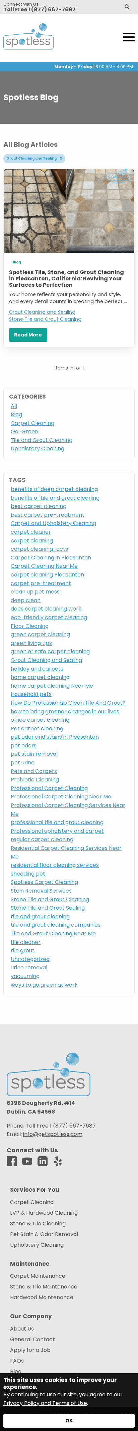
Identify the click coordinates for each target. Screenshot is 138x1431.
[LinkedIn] (43, 1161)
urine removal (29, 967)
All (14, 406)
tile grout (22, 950)
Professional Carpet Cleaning (49, 788)
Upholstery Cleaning (37, 448)
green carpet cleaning (40, 634)
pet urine (22, 762)
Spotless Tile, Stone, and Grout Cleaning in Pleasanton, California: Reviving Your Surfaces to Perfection (66, 278)
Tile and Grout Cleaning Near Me (53, 933)
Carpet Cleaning (32, 423)
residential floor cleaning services (55, 865)
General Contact (32, 1339)
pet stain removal (34, 754)
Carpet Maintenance (37, 1276)
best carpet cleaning (38, 506)
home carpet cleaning (40, 677)
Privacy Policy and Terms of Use (45, 1403)
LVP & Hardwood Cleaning (44, 1213)
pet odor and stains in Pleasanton (55, 737)
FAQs (17, 1361)
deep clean (26, 600)
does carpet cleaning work (46, 609)
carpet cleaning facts (39, 549)
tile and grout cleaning (40, 916)
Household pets (31, 694)
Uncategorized (30, 959)
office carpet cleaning (40, 720)
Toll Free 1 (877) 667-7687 (39, 9)
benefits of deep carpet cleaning (54, 489)
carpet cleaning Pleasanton (47, 574)
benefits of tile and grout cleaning (55, 498)
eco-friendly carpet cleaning (49, 617)
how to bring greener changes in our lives (65, 711)
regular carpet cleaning (42, 839)
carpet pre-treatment (41, 583)
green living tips (31, 643)
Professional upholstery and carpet (57, 831)
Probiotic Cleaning (35, 779)
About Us (22, 1329)
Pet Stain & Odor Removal (44, 1234)
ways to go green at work (44, 985)
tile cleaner (26, 942)
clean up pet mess (35, 591)
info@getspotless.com (52, 1134)
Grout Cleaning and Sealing (42, 312)
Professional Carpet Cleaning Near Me (61, 796)
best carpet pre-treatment (47, 515)
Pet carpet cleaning (37, 728)
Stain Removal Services (41, 891)
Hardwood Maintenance (41, 1297)
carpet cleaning (32, 540)
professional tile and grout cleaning (57, 822)
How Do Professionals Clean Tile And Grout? (68, 703)
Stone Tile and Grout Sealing (48, 908)
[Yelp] (58, 1161)
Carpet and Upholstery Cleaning (53, 523)
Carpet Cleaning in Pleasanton (51, 557)
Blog (17, 262)
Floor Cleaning (30, 626)
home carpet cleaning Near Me (52, 686)
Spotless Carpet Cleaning (44, 882)
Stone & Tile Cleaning (38, 1223)
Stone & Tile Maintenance (43, 1286)
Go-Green (24, 431)
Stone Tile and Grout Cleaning (45, 319)
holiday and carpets (37, 669)
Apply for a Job (30, 1350)
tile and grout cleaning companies (55, 925)
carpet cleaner (31, 532)
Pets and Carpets (34, 771)
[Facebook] (12, 1161)
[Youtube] (27, 1161)
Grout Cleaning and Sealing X (34, 158)
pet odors (24, 745)
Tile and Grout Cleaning (41, 440)
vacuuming (25, 976)
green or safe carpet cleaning (50, 651)
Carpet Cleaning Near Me (44, 566)
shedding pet (28, 874)
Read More (28, 334)
